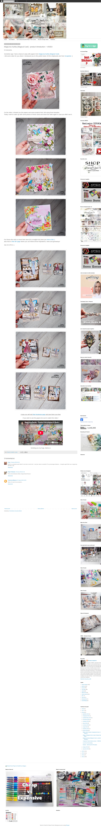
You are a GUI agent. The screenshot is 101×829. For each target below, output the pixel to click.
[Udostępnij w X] (24, 452)
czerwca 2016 (86, 725)
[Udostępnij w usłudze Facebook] (25, 452)
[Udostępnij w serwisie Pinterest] (27, 452)
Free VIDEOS (12, 39)
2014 (83, 753)
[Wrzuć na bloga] (22, 452)
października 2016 (87, 717)
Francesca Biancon (12, 480)
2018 (83, 708)
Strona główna (41, 508)
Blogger (67, 825)
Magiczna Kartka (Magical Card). (49, 54)
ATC (82, 695)
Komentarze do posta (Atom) (15, 510)
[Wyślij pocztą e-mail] (21, 452)
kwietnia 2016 (86, 728)
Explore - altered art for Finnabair (90, 744)
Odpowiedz (10, 467)
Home (5, 39)
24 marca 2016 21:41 (20, 471)
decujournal (84, 699)
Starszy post (74, 508)
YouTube (84, 689)
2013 (83, 754)
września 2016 (86, 719)
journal (83, 687)
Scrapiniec (68, 56)
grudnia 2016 (86, 714)
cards (83, 691)
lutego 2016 (85, 747)
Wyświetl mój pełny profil (85, 679)
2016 (83, 712)
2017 (83, 710)
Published (52, 39)
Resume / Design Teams (43, 39)
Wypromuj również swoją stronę (86, 421)
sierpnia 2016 (86, 721)
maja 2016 (85, 726)
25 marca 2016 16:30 (21, 480)
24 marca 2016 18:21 (15, 462)
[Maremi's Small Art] (81, 420)
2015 (83, 751)
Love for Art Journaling (87, 743)
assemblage (84, 700)
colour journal (85, 694)
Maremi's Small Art (84, 417)
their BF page (16, 241)
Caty (9, 462)
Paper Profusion (11, 471)
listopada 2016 (86, 715)
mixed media (84, 684)
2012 (83, 756)
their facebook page (39, 414)
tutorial (83, 686)
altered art (84, 692)
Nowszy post (7, 508)
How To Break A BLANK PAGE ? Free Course (26, 39)
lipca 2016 (85, 723)
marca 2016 (85, 730)
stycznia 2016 (86, 748)
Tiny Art (83, 697)
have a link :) (51, 239)
